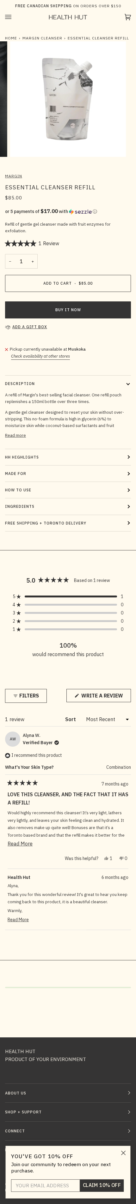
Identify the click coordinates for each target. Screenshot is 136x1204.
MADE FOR (15, 473)
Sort (71, 719)
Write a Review (105, 697)
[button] (68, 211)
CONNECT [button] (15, 1131)
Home (11, 38)
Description (20, 383)
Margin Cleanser (42, 38)
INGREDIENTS (19, 506)
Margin (13, 176)
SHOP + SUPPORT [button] (23, 1112)
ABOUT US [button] (15, 1093)
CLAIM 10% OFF (102, 1185)
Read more (15, 435)
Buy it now (68, 309)
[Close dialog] (123, 1153)
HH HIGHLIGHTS (22, 457)
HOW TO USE (18, 490)
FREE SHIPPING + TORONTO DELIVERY (45, 523)
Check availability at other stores (40, 356)
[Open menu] (14, 17)
